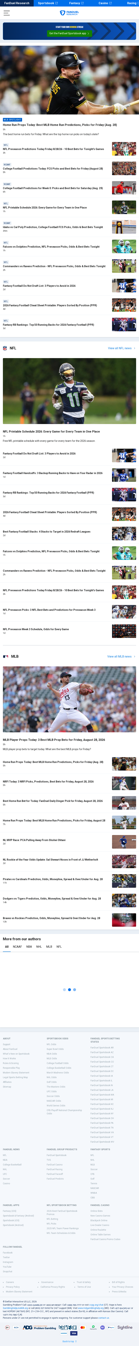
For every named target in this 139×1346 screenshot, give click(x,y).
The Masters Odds (56, 1087)
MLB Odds (52, 1058)
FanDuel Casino (54, 1164)
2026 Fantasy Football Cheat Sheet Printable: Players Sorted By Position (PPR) (50, 305)
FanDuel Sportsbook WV (102, 1142)
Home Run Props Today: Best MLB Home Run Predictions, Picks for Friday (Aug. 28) (60, 125)
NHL (39, 946)
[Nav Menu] (7, 13)
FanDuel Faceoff (55, 1174)
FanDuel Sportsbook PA (101, 1123)
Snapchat (7, 1271)
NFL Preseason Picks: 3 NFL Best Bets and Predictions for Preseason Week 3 (49, 609)
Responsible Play (11, 1068)
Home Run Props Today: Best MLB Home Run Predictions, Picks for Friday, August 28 (54, 820)
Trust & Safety (84, 1282)
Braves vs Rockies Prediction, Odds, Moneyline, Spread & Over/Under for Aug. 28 (51, 918)
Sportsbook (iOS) (11, 1220)
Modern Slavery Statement (16, 1072)
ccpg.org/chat (96, 1305)
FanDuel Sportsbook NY (101, 1113)
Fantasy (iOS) (9, 1211)
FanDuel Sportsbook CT (101, 1066)
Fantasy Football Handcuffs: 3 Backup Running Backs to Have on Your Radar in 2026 (52, 473)
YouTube (7, 1267)
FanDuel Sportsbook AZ (102, 1052)
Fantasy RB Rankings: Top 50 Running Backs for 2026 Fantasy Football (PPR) (48, 324)
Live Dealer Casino (99, 1225)
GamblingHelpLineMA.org (15, 1308)
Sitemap (7, 1087)
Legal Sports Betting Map (15, 1077)
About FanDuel (10, 1049)
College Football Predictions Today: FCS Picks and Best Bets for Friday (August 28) (53, 168)
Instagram (8, 1262)
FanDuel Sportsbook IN (101, 1085)
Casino (103, 3)
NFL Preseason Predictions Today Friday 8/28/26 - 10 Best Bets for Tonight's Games (53, 149)
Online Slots (96, 1211)
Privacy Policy (13, 1287)
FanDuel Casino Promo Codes (105, 1239)
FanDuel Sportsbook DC (102, 1071)
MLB (49, 946)
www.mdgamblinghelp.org (91, 1308)
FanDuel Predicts (55, 1179)
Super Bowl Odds (55, 1049)
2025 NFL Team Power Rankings (63, 1228)
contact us (103, 1318)
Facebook (7, 1252)
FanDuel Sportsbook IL (101, 1080)
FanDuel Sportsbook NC (102, 1104)
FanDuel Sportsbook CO (102, 1062)
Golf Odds (52, 1082)
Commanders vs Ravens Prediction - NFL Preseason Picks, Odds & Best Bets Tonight (54, 266)
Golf (92, 1179)
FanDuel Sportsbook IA (101, 1076)
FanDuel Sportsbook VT (101, 1137)
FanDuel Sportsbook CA (102, 1057)
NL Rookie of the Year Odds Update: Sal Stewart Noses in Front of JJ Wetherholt (50, 859)
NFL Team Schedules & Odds (61, 1233)
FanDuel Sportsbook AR (102, 1047)
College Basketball (12, 1164)
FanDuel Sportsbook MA (102, 1095)
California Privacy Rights (53, 1287)
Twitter (6, 1257)
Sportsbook (46, 3)
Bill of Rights (118, 1282)
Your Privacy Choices (122, 1287)
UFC (5, 1174)
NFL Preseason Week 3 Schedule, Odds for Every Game (36, 629)
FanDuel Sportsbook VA (102, 1132)
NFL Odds (51, 1044)
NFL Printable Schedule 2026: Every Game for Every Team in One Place (45, 207)
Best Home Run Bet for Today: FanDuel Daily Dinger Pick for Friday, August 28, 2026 (53, 801)
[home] (69, 13)
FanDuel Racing (54, 1169)
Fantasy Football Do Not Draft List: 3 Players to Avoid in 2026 (39, 285)
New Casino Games (100, 1215)
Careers (10, 1282)
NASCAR (94, 1188)
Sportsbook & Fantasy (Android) (18, 1215)
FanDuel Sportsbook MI (101, 1099)
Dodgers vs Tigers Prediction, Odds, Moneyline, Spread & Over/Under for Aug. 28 (52, 898)
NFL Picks (51, 1223)
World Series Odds (56, 1105)
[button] (69, 33)
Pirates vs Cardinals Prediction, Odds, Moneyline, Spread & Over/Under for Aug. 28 (53, 879)
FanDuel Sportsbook (56, 1155)
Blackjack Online (98, 1220)
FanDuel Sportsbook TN (101, 1127)
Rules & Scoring (11, 1063)
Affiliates (7, 1082)
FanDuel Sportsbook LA (101, 1090)
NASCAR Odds (54, 1101)
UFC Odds (52, 1091)
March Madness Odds (58, 1072)
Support (6, 1044)
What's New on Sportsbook (16, 1054)
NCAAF (17, 946)
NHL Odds (52, 1077)
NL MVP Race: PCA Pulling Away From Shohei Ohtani (34, 840)
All (7, 946)
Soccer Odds (53, 1096)
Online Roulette (98, 1230)
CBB (92, 1197)
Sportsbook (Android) (13, 1225)
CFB (92, 1174)
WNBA (93, 1193)
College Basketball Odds (59, 1068)
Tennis (93, 1183)
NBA (29, 946)
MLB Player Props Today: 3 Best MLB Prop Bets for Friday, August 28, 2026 (54, 740)
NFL (59, 946)
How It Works (9, 1058)
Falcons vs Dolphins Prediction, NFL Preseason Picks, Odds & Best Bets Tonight (51, 246)
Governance (47, 1282)
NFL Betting (52, 1219)
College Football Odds (58, 1063)
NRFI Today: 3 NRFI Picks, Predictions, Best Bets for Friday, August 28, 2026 (48, 781)
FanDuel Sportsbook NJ (101, 1109)
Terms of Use (84, 1287)
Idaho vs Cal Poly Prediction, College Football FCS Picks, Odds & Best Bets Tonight (53, 227)
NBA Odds (52, 1054)
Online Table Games (100, 1234)
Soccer (6, 1179)
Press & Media (119, 1291)
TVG (49, 1160)
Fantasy (74, 3)
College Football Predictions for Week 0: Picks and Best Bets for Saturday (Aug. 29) (53, 188)
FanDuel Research (16, 3)
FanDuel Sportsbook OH (102, 1118)
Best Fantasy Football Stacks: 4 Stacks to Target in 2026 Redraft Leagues (46, 531)
